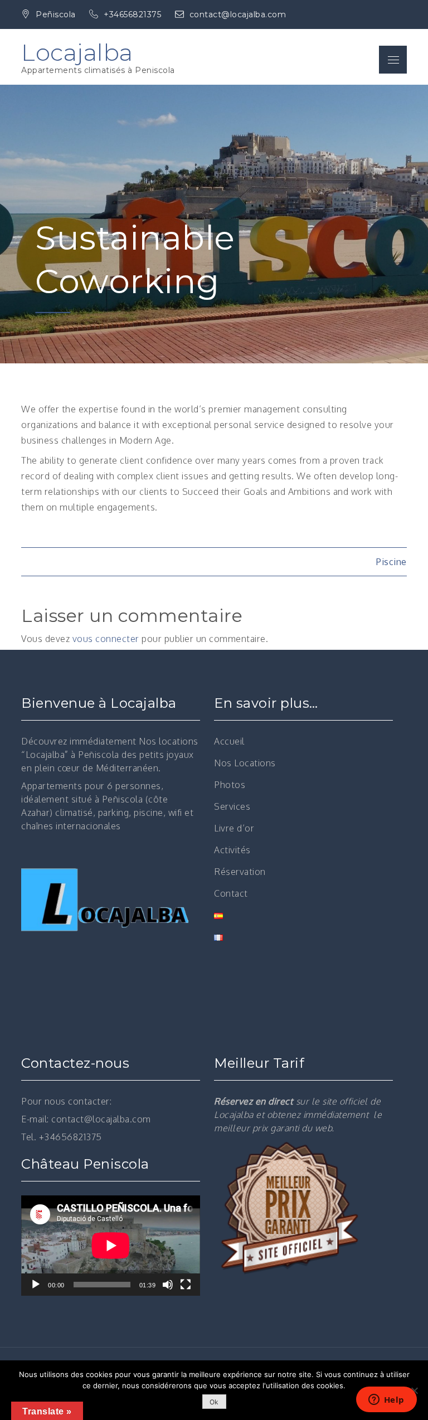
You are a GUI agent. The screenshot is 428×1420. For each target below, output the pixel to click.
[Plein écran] (185, 1284)
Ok (214, 1402)
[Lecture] (35, 1284)
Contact (231, 893)
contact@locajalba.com (237, 14)
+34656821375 (134, 14)
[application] (110, 1245)
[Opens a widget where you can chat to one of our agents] (386, 1400)
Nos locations (168, 741)
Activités (232, 849)
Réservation (240, 871)
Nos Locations (245, 763)
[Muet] (167, 1284)
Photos (229, 784)
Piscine (391, 561)
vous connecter (105, 638)
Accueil (229, 741)
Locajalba (77, 52)
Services (232, 806)
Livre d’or (234, 828)
